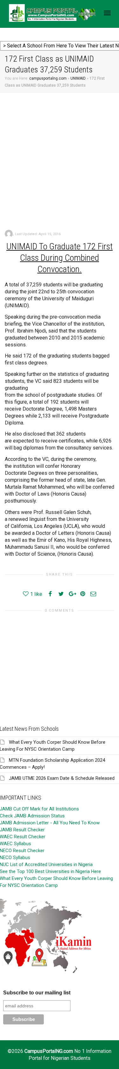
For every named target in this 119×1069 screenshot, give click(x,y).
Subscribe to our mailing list (36, 992)
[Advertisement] (59, 154)
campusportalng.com (48, 78)
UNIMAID (78, 78)
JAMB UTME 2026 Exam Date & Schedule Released (62, 778)
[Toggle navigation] (107, 13)
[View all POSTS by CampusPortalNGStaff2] (9, 233)
